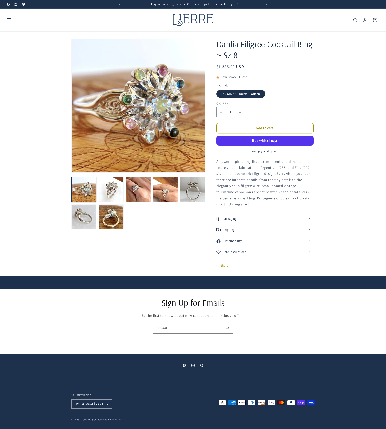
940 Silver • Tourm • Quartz (241, 94)
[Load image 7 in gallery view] (111, 216)
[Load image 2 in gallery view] (111, 189)
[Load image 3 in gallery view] (138, 189)
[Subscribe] (228, 328)
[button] (9, 20)
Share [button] (224, 265)
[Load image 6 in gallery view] (83, 216)
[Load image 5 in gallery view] (192, 189)
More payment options (265, 151)
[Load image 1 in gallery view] (83, 189)
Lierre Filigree (89, 419)
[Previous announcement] (119, 4)
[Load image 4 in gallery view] (165, 189)
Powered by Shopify (109, 419)
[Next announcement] (266, 4)
